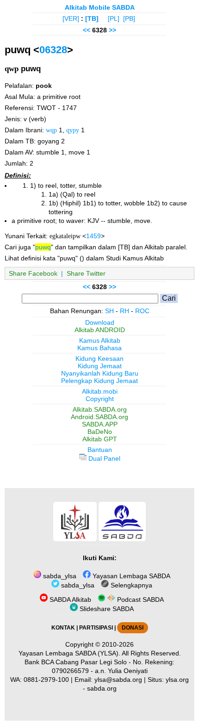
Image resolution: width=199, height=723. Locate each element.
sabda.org (102, 688)
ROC (142, 311)
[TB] (92, 18)
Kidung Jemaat (100, 366)
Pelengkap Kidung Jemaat (99, 380)
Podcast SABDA (139, 599)
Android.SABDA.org (99, 416)
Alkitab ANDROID (100, 330)
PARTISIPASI (96, 627)
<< (86, 30)
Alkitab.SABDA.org (100, 409)
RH (124, 311)
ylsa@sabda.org (118, 679)
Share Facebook (33, 273)
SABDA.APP (100, 424)
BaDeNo (99, 431)
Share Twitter (86, 273)
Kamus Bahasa (99, 348)
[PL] (113, 18)
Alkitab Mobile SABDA (100, 7)
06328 (53, 50)
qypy (72, 130)
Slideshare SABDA (106, 608)
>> (112, 30)
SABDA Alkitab (69, 599)
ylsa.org (177, 679)
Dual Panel (103, 458)
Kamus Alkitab (99, 340)
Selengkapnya (130, 585)
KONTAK (63, 627)
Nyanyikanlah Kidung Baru (99, 373)
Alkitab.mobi (100, 391)
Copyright (100, 398)
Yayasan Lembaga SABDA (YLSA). (69, 653)
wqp (51, 130)
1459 (93, 236)
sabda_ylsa (58, 576)
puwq (43, 247)
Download (99, 322)
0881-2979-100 (46, 679)
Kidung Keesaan (99, 358)
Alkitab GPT (99, 439)
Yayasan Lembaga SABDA (130, 576)
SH (109, 311)
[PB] (129, 18)
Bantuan (99, 449)
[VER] (70, 18)
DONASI (132, 627)
